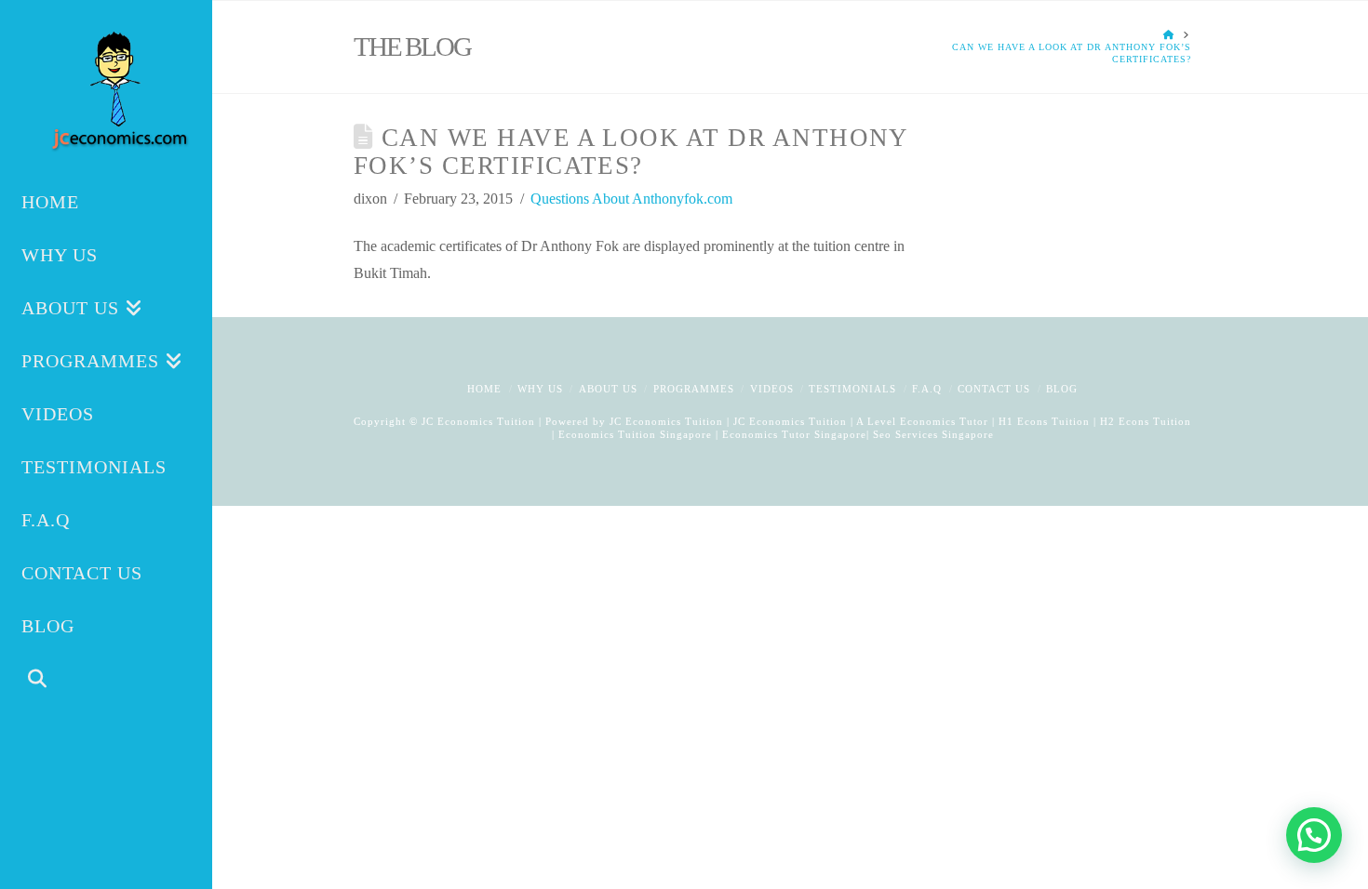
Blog (1062, 388)
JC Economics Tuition (666, 421)
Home (484, 388)
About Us (608, 388)
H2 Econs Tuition (1145, 421)
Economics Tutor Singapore (794, 434)
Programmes (693, 388)
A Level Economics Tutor (922, 421)
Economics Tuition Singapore (635, 434)
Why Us (540, 388)
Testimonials (852, 388)
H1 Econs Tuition (1044, 421)
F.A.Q (927, 388)
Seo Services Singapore (931, 434)
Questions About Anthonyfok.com (631, 198)
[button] (1314, 835)
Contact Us (994, 388)
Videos (772, 388)
